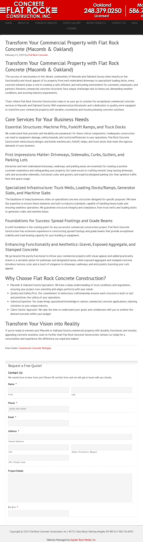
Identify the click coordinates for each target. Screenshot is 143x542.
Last (74, 394)
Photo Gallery (72, 22)
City (10, 452)
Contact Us (119, 22)
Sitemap (71, 28)
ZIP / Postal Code (16, 462)
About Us (23, 22)
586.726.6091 (125, 531)
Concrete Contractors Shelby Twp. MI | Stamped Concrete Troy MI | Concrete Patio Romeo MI (71, 10)
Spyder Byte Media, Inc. (83, 539)
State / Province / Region (84, 452)
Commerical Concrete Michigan (35, 348)
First (10, 394)
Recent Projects (96, 22)
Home (8, 22)
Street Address (16, 441)
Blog (135, 22)
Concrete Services (46, 22)
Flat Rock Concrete (38, 54)
